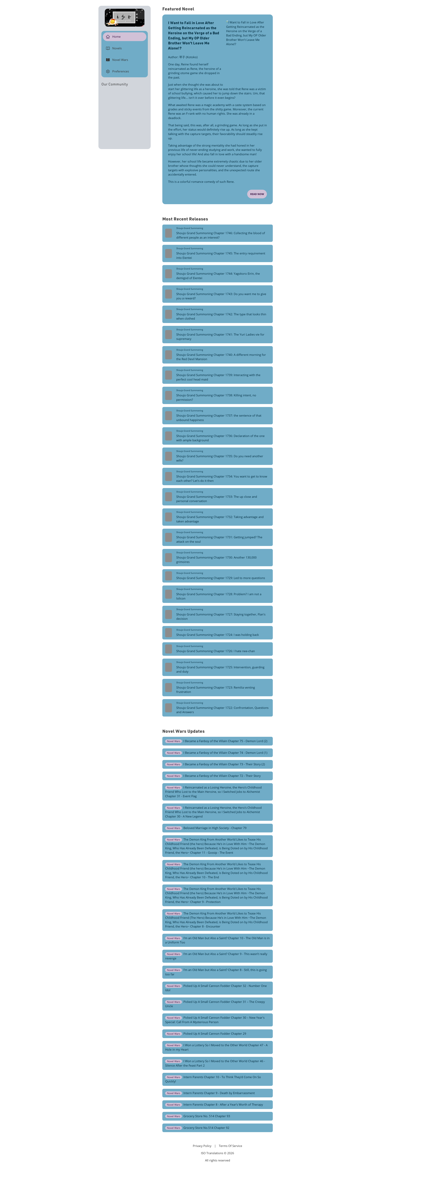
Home (116, 37)
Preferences (120, 71)
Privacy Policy (202, 1146)
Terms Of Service (230, 1146)
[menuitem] (124, 36)
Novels (117, 48)
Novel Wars (120, 60)
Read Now (257, 194)
